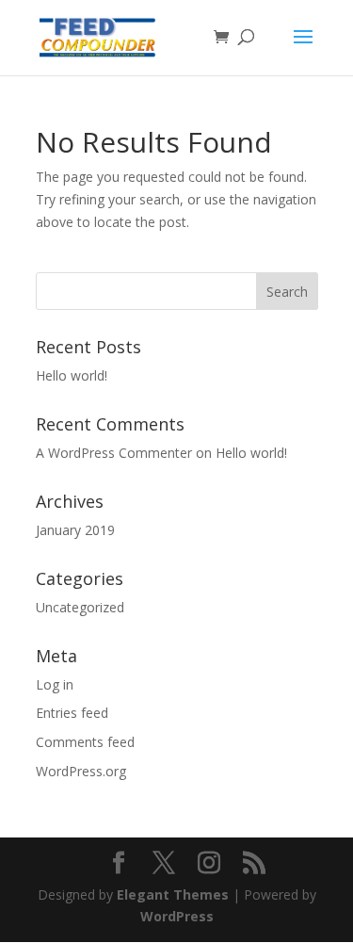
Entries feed (72, 713)
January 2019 (75, 530)
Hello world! (71, 375)
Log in (54, 684)
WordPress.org (81, 771)
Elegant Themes (173, 894)
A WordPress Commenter (114, 453)
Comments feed (85, 742)
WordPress (177, 916)
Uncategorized (80, 607)
